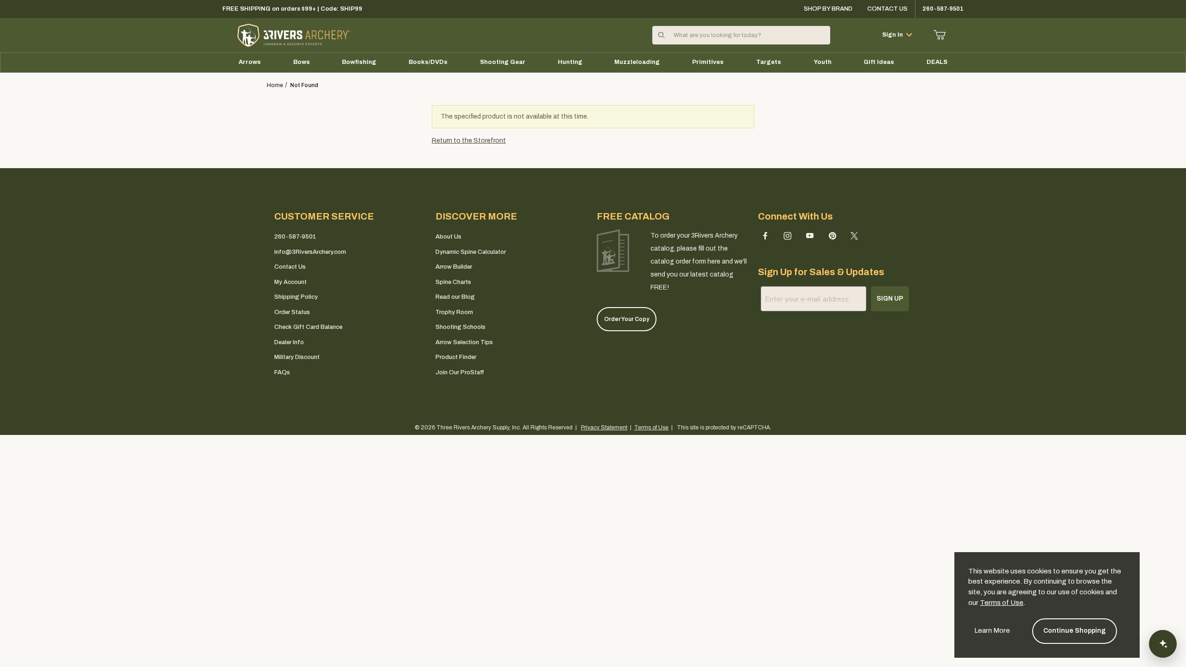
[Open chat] (1163, 644)
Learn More (992, 630)
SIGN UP (593, 384)
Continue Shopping (1074, 630)
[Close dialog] (718, 249)
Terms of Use (1001, 602)
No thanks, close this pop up (510, 409)
